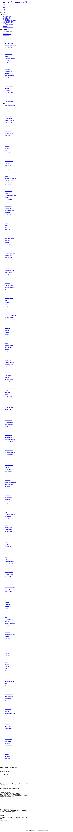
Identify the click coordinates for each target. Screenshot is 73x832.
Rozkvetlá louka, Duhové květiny (8, 27)
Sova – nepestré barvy (8, 373)
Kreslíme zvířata (7, 593)
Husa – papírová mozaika (9, 486)
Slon (5, 640)
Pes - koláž (6, 394)
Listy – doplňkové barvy (8, 268)
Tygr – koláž (7, 602)
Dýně (5, 291)
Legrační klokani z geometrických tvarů (11, 323)
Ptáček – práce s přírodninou (9, 465)
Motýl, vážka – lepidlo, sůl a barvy (10, 452)
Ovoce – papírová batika (8, 216)
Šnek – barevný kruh (8, 533)
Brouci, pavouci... (7, 610)
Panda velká (6, 351)
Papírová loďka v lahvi (6, 18)
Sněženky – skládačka (8, 184)
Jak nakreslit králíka (8, 709)
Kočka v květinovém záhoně (9, 437)
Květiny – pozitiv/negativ (8, 255)
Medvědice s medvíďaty (8, 550)
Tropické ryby (7, 717)
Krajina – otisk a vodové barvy (9, 75)
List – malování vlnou (8, 206)
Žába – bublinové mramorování (8, 24)
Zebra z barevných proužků (9, 563)
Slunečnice (6, 304)
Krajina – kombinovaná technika (10, 58)
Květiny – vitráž (5, 33)
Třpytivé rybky (7, 366)
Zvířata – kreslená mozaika (9, 574)
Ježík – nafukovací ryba (8, 490)
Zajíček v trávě (7, 724)
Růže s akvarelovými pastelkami (10, 287)
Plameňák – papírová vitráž (9, 413)
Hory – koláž (7, 88)
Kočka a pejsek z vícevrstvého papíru (10, 443)
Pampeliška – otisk (7, 163)
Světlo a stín (6, 225)
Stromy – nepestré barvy (8, 257)
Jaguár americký (7, 732)
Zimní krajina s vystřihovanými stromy (11, 45)
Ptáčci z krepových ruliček (9, 364)
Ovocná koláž (7, 276)
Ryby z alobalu (7, 411)
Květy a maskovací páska (8, 114)
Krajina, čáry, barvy (8, 69)
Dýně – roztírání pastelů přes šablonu (10, 195)
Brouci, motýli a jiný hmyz (9, 572)
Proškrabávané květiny (8, 182)
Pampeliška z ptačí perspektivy (9, 180)
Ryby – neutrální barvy (8, 520)
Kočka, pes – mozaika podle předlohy (10, 482)
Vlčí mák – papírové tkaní (9, 161)
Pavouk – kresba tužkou (8, 375)
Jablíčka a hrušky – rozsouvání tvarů (10, 210)
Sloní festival (7, 642)
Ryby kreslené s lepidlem (8, 715)
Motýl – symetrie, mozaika (9, 379)
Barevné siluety (7, 608)
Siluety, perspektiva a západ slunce (10, 561)
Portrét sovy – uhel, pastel (9, 488)
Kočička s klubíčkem (8, 460)
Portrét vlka (6, 525)
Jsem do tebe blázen (6, 35)
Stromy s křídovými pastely (9, 285)
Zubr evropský (7, 445)
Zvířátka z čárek (7, 540)
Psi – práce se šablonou (8, 657)
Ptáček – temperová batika (9, 345)
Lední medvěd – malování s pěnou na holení (11, 456)
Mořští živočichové (7, 589)
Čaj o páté (4, 23)
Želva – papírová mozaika (9, 475)
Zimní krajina (7, 73)
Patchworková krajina (8, 94)
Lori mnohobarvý (7, 499)
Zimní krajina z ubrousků (8, 54)
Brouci (6, 557)
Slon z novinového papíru (8, 435)
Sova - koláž (6, 403)
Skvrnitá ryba (7, 647)
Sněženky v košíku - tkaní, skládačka (10, 152)
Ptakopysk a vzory (6, 19)
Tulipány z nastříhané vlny (9, 116)
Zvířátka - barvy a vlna (8, 471)
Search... (1, 12)
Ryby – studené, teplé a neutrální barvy (9, 20)
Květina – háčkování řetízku (9, 167)
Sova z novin (7, 636)
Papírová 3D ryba (7, 597)
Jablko (6, 300)
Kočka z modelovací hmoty (9, 484)
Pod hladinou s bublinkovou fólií (9, 362)
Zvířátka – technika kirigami (9, 424)
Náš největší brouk (7, 580)
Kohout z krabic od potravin (9, 694)
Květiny (6, 246)
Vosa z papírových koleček (9, 441)
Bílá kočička (6, 510)
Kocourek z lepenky (8, 480)
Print (3, 769)
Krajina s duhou (7, 77)
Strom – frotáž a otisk (8, 214)
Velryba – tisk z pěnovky (8, 591)
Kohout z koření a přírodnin (9, 696)
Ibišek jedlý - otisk (7, 197)
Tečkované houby (7, 171)
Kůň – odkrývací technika (9, 426)
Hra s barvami (5, 36)
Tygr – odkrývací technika (9, 454)
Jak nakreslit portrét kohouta (9, 672)
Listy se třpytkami (7, 212)
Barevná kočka (7, 625)
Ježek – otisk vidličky (8, 576)
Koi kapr (6, 617)
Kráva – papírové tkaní (8, 548)
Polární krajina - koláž (8, 47)
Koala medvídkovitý (8, 516)
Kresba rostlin (7, 308)
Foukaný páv (7, 467)
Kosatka (6, 679)
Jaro (3, 32)
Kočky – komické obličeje (8, 396)
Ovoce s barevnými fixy (8, 244)
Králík (6, 559)
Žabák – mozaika (7, 565)
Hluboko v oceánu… (8, 741)
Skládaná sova (7, 377)
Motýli (6, 662)
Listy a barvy (7, 242)
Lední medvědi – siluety (8, 546)
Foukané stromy (7, 259)
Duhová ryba (7, 747)
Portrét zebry (7, 754)
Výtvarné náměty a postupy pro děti (13, 2)
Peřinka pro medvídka (8, 535)
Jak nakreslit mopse (8, 698)
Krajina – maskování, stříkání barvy (10, 64)
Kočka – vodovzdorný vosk (9, 595)
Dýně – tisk (6, 139)
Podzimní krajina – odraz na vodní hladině (11, 84)
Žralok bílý (6, 390)
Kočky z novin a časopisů (8, 420)
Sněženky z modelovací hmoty (9, 154)
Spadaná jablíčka (7, 240)
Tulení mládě (7, 332)
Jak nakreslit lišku (7, 700)
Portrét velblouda (7, 655)
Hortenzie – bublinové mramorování (10, 178)
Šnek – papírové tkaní (8, 383)
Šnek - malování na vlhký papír (9, 353)
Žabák (6, 760)
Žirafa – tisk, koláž (7, 328)
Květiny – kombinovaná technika (10, 107)
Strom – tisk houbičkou (8, 272)
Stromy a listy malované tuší (9, 186)
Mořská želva (7, 664)
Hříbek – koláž (7, 227)
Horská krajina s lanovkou (9, 43)
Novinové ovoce (7, 193)
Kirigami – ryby (7, 458)
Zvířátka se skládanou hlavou (9, 428)
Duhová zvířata (7, 621)
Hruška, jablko (7, 274)
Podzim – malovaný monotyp (8, 31)
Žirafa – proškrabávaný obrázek (10, 634)
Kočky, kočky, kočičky (8, 392)
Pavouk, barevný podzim (7, 16)
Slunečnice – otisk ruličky (8, 122)
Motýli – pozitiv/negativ (8, 531)
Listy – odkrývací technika (9, 137)
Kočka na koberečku (8, 360)
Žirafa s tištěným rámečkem (9, 726)
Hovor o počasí (7, 734)
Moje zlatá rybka (7, 578)
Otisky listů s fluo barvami (9, 221)
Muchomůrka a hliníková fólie (9, 120)
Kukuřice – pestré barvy (8, 191)
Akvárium (6, 627)
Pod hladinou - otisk (8, 604)
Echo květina (7, 146)
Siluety (6, 649)
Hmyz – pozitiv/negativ (8, 739)
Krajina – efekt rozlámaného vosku (10, 79)
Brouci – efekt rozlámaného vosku (10, 439)
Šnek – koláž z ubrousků (8, 405)
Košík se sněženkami (8, 169)
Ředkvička (6, 176)
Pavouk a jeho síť (7, 638)
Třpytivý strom (7, 124)
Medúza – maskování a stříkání (8, 21)
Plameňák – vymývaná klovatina (10, 407)
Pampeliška (6, 231)
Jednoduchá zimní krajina (9, 86)
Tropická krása (7, 653)
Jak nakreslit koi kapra (8, 702)
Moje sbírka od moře (8, 728)
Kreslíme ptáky (7, 666)
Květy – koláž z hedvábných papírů (10, 253)
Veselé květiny (5, 26)
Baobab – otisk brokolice (8, 199)
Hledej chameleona (7, 743)
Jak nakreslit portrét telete (9, 687)
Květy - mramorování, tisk (9, 133)
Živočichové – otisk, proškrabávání (10, 623)
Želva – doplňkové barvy (8, 469)
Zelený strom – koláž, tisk (8, 118)
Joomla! (43, 830)
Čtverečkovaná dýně (8, 208)
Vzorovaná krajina (7, 90)
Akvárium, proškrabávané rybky (10, 514)
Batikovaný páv (7, 330)
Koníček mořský (7, 677)
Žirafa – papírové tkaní (8, 527)
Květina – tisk (7, 201)
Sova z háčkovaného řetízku (9, 450)
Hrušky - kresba (7, 223)
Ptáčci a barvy (7, 334)
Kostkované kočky (7, 632)
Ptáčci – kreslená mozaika (9, 338)
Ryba (5, 651)
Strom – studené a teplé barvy (9, 261)
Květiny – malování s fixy (8, 135)
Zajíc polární (7, 542)
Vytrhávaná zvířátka (8, 358)
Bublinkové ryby (7, 758)
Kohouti (6, 683)
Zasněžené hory (7, 60)
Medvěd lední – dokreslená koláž (8, 25)
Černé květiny (7, 302)
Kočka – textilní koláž (8, 409)
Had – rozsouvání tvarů (8, 756)
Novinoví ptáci (7, 711)
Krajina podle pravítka (8, 71)
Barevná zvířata (7, 764)
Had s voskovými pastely (8, 745)
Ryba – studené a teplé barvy (9, 619)
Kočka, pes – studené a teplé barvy (10, 388)
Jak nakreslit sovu (7, 685)
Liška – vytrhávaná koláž (8, 347)
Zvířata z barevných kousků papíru (10, 587)
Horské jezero (7, 56)
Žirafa (6, 762)
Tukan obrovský (7, 495)
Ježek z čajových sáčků (8, 497)
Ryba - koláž (6, 544)
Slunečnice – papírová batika (9, 298)
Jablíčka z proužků (7, 229)
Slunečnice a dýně (7, 283)
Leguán (6, 512)
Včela (5, 501)
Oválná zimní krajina (8, 62)
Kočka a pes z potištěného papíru (10, 713)
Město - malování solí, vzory (7, 17)
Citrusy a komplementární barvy (10, 238)
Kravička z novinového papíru (9, 422)
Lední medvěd (7, 518)
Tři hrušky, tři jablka (8, 131)
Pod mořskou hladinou (8, 529)
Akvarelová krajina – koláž (9, 92)
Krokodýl (6, 343)
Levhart (6, 668)
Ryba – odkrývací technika (9, 336)
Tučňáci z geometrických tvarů (9, 368)
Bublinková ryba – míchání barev (10, 321)
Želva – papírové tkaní (8, 398)
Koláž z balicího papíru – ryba (9, 681)
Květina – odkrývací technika (9, 270)
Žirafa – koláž (7, 349)
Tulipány (6, 150)
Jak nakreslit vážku (8, 670)
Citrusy (6, 251)
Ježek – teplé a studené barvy (9, 505)
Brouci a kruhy (7, 503)
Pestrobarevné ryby (8, 606)
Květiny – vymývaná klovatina (9, 165)
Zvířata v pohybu (7, 730)
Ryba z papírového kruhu (8, 381)
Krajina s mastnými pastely (9, 101)
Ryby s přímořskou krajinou (9, 49)
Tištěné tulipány (7, 289)
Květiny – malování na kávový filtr (8, 22)
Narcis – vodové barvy (8, 148)
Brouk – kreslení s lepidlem (9, 473)
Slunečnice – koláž (7, 109)
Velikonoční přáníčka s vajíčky (8, 34)
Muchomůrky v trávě (8, 306)
